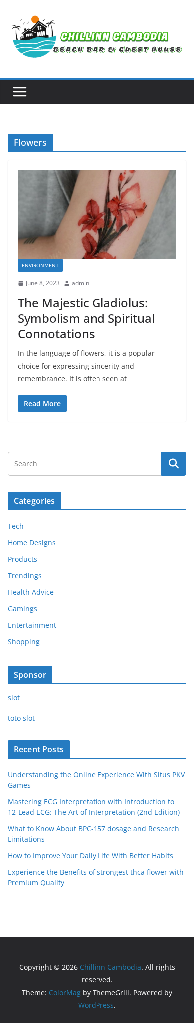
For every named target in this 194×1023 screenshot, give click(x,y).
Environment (40, 265)
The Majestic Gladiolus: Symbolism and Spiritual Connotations (86, 317)
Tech (16, 526)
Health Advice (31, 592)
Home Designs (32, 542)
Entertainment (32, 625)
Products (22, 559)
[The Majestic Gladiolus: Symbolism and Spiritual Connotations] (97, 214)
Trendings (25, 575)
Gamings (22, 608)
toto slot (21, 718)
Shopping (24, 641)
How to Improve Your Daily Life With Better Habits (90, 855)
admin (80, 283)
